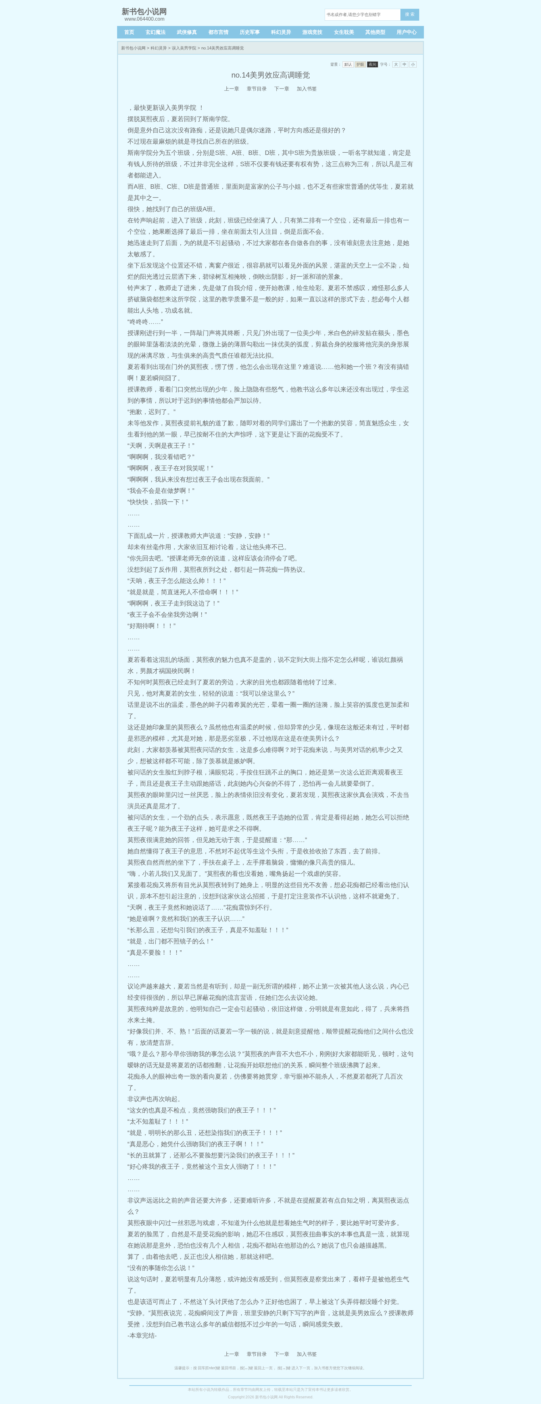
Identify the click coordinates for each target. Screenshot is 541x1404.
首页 (129, 32)
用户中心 (407, 32)
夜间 (372, 64)
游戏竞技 (312, 32)
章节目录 (257, 88)
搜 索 (410, 14)
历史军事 (250, 32)
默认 (348, 64)
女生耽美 (344, 32)
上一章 (231, 88)
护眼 (360, 64)
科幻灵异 (281, 32)
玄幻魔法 (156, 32)
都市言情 (219, 32)
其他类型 (375, 32)
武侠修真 (187, 32)
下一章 (281, 88)
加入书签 (307, 88)
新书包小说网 (133, 48)
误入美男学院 (184, 48)
